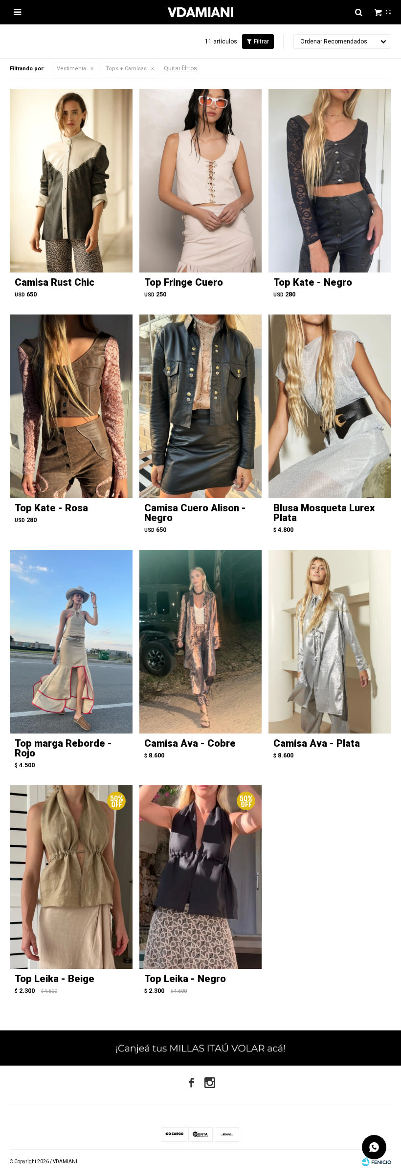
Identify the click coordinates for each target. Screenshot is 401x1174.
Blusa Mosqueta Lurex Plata (324, 513)
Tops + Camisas (126, 68)
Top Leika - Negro (185, 979)
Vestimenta (71, 68)
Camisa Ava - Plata (316, 743)
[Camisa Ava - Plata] (329, 642)
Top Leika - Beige (54, 979)
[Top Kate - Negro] (329, 181)
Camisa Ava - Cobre (190, 743)
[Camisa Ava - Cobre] (200, 642)
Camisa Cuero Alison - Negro (195, 513)
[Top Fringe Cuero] (200, 181)
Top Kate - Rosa (51, 508)
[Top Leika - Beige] (71, 877)
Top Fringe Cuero (183, 282)
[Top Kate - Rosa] (71, 406)
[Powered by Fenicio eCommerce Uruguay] (376, 1161)
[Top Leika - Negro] (200, 877)
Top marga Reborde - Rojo (63, 748)
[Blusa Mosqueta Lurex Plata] (329, 406)
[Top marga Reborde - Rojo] (71, 642)
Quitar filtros (180, 68)
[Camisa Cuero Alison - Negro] (200, 406)
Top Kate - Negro (312, 282)
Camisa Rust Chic (54, 282)
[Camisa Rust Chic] (71, 181)
